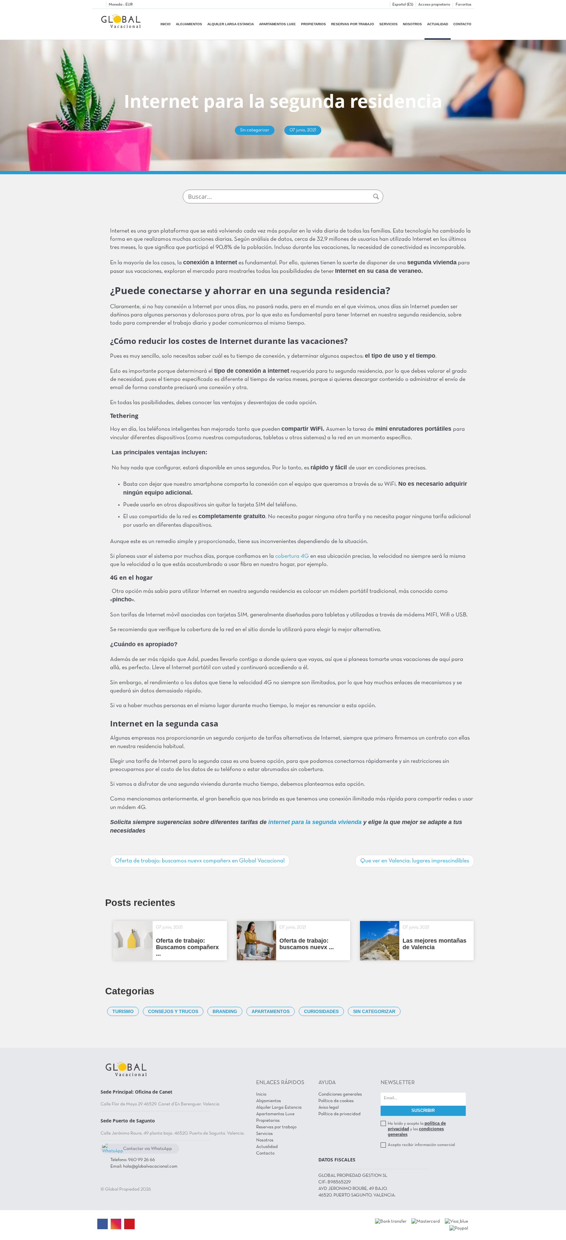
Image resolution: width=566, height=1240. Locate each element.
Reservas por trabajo (352, 24)
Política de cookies (336, 1101)
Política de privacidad (339, 1114)
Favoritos (463, 4)
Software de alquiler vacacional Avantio (247, 1225)
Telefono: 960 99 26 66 (132, 1160)
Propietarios (313, 24)
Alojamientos (189, 24)
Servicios (388, 24)
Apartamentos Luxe (277, 24)
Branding (225, 1011)
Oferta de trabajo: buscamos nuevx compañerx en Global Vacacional (200, 861)
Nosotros (412, 24)
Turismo (123, 1011)
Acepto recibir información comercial (421, 1145)
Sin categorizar (374, 1011)
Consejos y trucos (173, 1011)
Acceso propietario (434, 4)
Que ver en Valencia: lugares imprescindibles (414, 861)
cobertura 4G (292, 556)
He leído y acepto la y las (417, 1129)
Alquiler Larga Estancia (230, 24)
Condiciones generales (340, 1094)
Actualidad (437, 24)
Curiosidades (321, 1011)
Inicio (165, 24)
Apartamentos (271, 1011)
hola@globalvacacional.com (150, 1166)
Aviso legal (328, 1107)
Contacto (462, 24)
